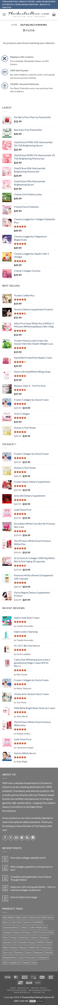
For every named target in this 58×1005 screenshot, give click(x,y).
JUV (15, 942)
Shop (12, 988)
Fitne (5, 937)
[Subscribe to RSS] (27, 837)
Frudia (13, 937)
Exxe (43, 932)
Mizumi (23, 947)
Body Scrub (35, 917)
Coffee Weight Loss (38, 927)
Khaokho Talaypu (27, 942)
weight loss (15, 962)
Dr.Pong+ (26, 932)
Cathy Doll (15, 922)
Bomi (5, 922)
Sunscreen (30, 957)
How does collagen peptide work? (28, 857)
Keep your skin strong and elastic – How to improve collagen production (33, 888)
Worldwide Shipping (39, 990)
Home (14, 25)
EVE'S (36, 932)
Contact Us (39, 992)
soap (21, 957)
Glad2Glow (24, 937)
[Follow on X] (10, 837)
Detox (16, 932)
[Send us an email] (16, 837)
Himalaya (43, 937)
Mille (5, 947)
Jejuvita (6, 942)
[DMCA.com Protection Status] (36, 1000)
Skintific (48, 952)
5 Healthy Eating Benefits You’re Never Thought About (31, 878)
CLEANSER (37, 922)
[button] (4, 14)
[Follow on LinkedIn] (33, 837)
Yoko (34, 962)
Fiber (51, 932)
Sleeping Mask (9, 957)
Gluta (34, 937)
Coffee (24, 927)
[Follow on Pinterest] (21, 837)
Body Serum (47, 917)
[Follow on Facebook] (5, 837)
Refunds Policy (22, 992)
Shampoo (38, 952)
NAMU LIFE (34, 947)
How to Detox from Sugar (23, 897)
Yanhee (26, 962)
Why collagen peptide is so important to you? (31, 868)
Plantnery (19, 952)
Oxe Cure (7, 952)
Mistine (13, 947)
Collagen (7, 932)
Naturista (47, 947)
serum (29, 952)
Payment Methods (16, 990)
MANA (40, 942)
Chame (26, 922)
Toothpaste (43, 957)
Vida (5, 962)
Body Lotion (21, 917)
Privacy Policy (39, 988)
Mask (48, 942)
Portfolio (23, 988)
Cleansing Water (10, 927)
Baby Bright (8, 917)
